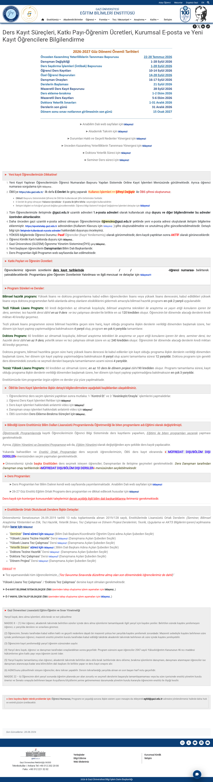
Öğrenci (90, 19)
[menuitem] (42, 20)
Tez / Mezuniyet (120, 19)
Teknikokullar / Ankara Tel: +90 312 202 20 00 (35, 765)
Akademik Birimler (73, 19)
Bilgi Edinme (80, 758)
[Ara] (208, 2)
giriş (93, 244)
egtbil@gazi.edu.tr (153, 699)
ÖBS (49, 589)
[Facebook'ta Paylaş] (194, 26)
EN (203, 2)
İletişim (168, 19)
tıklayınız (79, 405)
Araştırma (139, 19)
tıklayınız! (66, 400)
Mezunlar (178, 2)
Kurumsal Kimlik (152, 754)
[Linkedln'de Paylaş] (203, 26)
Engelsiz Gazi (192, 2)
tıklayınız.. (47, 186)
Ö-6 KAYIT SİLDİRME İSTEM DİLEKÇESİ (25, 589)
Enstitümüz (53, 19)
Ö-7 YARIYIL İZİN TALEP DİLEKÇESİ (23, 596)
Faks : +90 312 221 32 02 (35, 769)
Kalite (153, 19)
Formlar (103, 19)
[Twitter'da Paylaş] (199, 26)
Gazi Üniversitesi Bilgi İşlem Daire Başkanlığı (110, 779)
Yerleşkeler (79, 754)
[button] (42, 19)
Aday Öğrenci (165, 2)
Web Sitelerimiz (81, 761)
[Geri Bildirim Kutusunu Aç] (197, 774)
